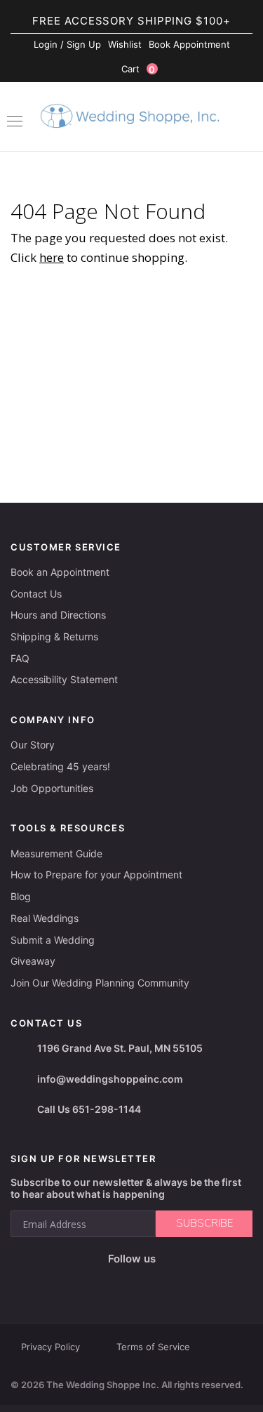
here (51, 257)
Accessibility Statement (64, 679)
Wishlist (125, 44)
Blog (21, 896)
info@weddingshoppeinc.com (110, 1079)
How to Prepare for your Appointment (96, 874)
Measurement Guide (56, 853)
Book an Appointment (60, 572)
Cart (138, 68)
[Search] (245, 118)
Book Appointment (189, 44)
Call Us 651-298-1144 (89, 1109)
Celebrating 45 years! (60, 766)
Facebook (82, 1282)
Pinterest (177, 1282)
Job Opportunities (52, 788)
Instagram (109, 1281)
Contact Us (36, 594)
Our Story (33, 745)
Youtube (142, 1281)
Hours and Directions (58, 615)
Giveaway (33, 961)
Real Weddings (45, 918)
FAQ (20, 658)
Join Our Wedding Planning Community (100, 983)
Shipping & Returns (54, 636)
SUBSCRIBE (204, 1223)
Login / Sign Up (67, 44)
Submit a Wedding (53, 940)
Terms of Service (153, 1346)
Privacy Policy (50, 1346)
